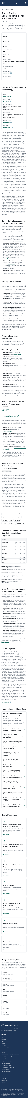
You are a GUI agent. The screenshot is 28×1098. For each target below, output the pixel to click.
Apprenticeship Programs (7, 1067)
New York (3, 1045)
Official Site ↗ (7, 101)
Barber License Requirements (8, 1061)
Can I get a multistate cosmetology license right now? (14, 765)
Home (2, 9)
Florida (3, 1043)
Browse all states (5, 1047)
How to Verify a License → (9, 78)
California (3, 1039)
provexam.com (11, 263)
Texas (2, 1041)
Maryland (4, 520)
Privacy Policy (4, 1082)
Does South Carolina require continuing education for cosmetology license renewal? (14, 736)
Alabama (4, 514)
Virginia (4, 523)
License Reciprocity (6, 1071)
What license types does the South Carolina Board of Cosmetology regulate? (14, 799)
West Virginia (20, 523)
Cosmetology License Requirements (10, 1054)
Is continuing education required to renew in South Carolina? (14, 787)
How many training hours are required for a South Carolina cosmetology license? (14, 715)
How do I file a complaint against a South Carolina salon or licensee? (14, 805)
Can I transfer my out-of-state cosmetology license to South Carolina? (14, 754)
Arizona (11, 514)
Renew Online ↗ (7, 73)
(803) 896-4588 (7, 96)
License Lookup (5, 1069)
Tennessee (17, 520)
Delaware (4, 517)
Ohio (11, 520)
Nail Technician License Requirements (10, 1059)
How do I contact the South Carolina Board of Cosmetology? (14, 793)
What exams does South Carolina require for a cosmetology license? (14, 729)
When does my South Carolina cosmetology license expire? (14, 782)
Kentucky (18, 517)
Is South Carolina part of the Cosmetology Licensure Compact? (14, 760)
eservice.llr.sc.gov (7, 258)
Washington (12, 523)
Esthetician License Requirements (9, 1056)
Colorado (18, 514)
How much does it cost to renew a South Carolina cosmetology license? (14, 776)
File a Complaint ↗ (8, 127)
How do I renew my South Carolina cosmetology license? (14, 747)
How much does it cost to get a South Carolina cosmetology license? (14, 742)
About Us (3, 1078)
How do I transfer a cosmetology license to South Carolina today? (14, 771)
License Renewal (5, 1063)
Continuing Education (6, 1065)
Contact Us (4, 1080)
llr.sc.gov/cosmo (19, 241)
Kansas (11, 517)
